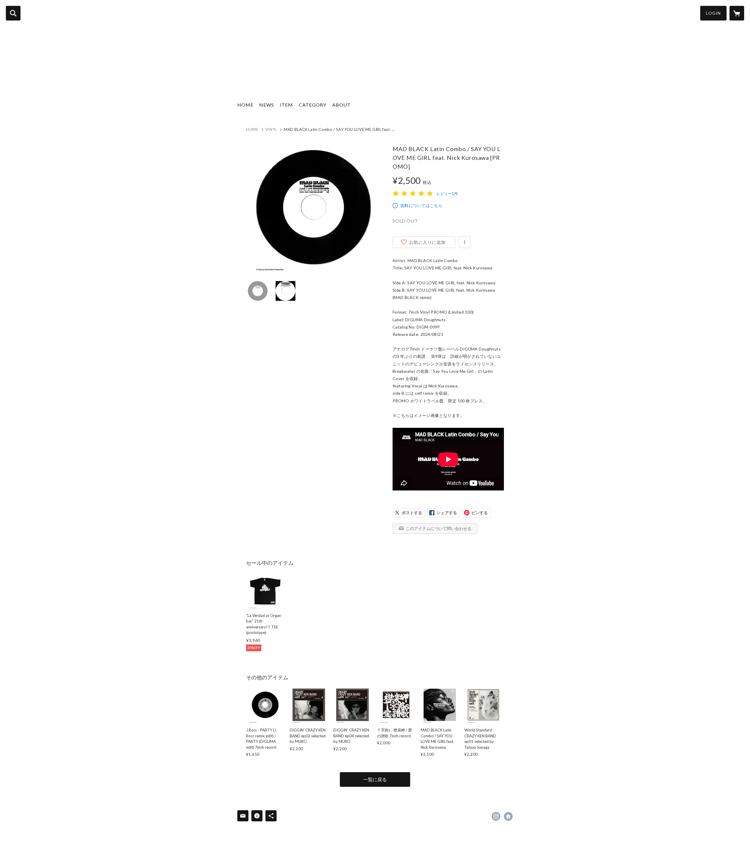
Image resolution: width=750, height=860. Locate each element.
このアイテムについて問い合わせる (438, 528)
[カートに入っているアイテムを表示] (736, 13)
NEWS (266, 104)
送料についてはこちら (421, 205)
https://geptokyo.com (508, 816)
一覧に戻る (375, 779)
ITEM (286, 104)
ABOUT (341, 104)
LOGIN (713, 13)
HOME (245, 104)
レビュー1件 (447, 193)
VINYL (271, 129)
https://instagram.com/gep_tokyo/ (496, 816)
